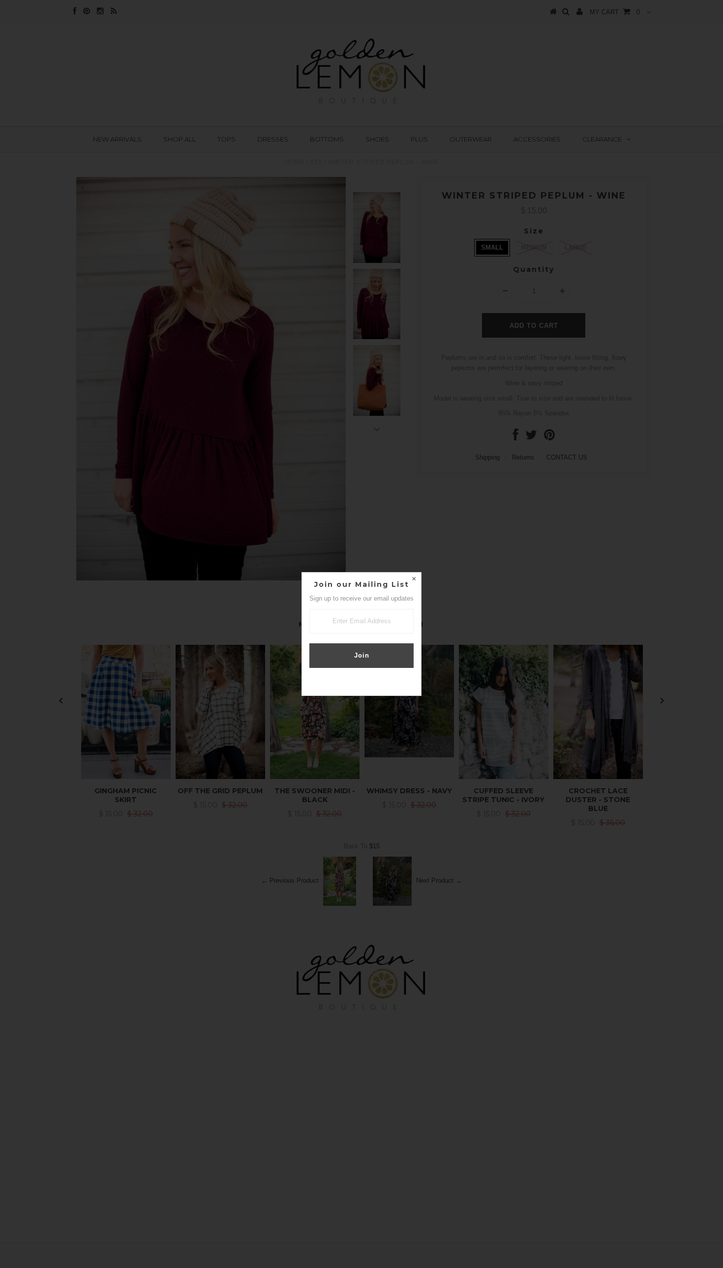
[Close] (413, 580)
